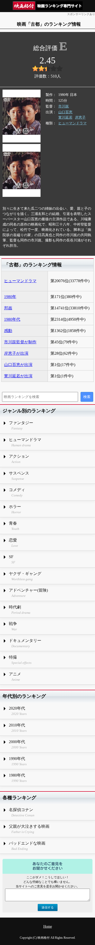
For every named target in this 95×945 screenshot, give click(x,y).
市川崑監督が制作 (20, 342)
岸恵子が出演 (16, 353)
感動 (8, 331)
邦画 (8, 308)
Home (47, 926)
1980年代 (12, 319)
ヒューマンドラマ (72, 123)
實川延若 (65, 117)
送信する (48, 907)
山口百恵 (65, 112)
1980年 (10, 297)
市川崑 (63, 106)
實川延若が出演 (18, 376)
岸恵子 (80, 117)
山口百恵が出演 (18, 364)
